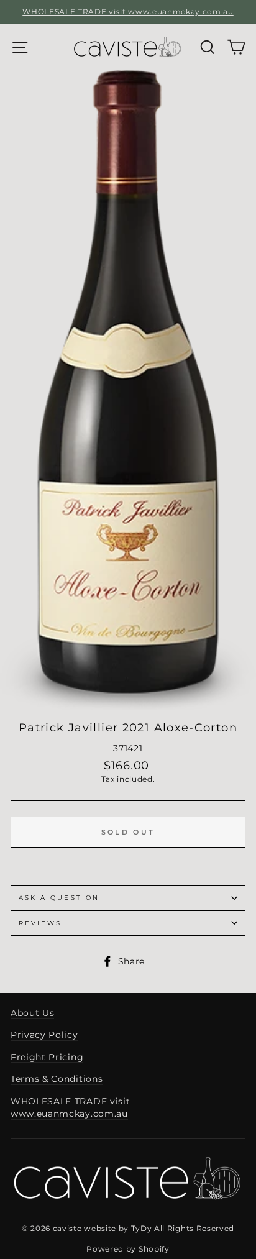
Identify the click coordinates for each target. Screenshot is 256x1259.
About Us (32, 1013)
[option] (128, 11)
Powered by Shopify (127, 1248)
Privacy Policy (44, 1035)
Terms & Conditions (57, 1079)
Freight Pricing (47, 1057)
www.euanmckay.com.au (69, 1114)
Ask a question (59, 898)
